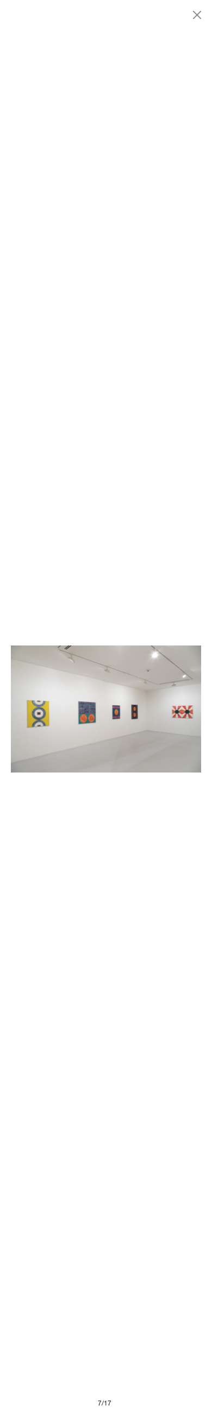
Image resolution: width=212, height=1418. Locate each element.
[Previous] (58, 709)
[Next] (153, 709)
